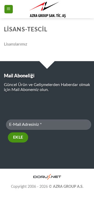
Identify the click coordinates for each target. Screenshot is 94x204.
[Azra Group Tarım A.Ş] (48, 9)
